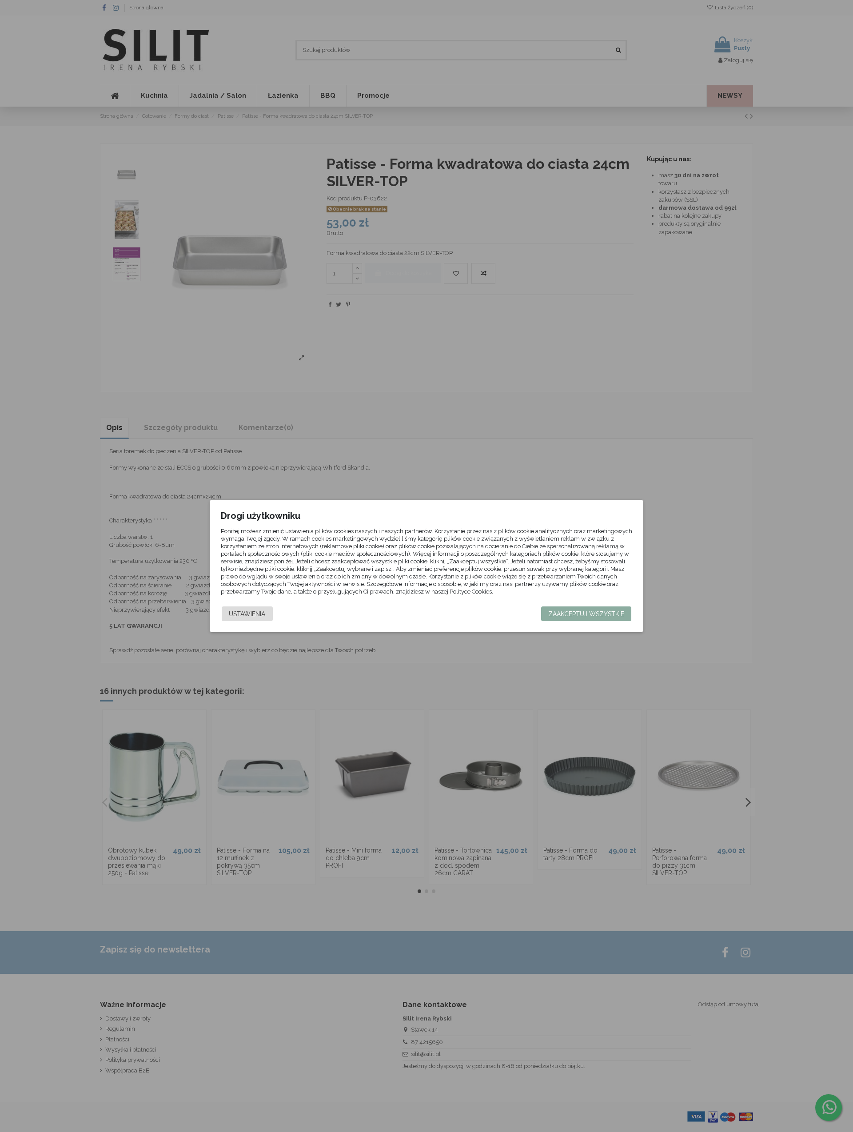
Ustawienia (247, 614)
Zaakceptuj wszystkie (586, 614)
